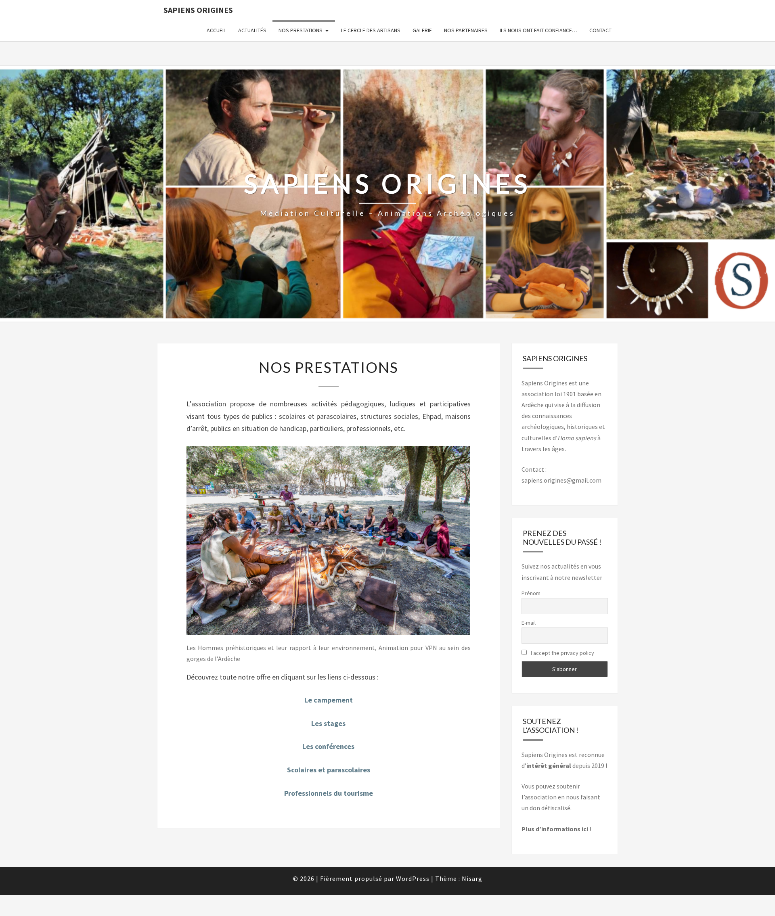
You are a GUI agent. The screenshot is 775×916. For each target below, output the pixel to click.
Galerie (422, 30)
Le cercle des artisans (370, 30)
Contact (600, 30)
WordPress (412, 878)
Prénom (531, 593)
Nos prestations (301, 30)
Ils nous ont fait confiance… (538, 30)
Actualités (252, 30)
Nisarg (472, 878)
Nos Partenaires (466, 30)
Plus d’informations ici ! (556, 829)
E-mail (529, 622)
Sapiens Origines (198, 10)
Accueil (216, 30)
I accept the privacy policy (562, 653)
